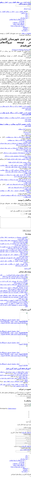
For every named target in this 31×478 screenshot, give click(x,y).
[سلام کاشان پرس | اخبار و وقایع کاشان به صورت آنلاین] (14, 13)
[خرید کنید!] (27, 268)
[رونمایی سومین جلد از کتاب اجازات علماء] (19, 159)
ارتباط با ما (25, 30)
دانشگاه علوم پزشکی (18, 24)
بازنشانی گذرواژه (26, 432)
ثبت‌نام (28, 397)
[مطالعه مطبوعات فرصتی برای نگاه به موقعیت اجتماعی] (15, 192)
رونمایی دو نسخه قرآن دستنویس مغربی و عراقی (17, 156)
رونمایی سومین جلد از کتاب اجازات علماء (19, 162)
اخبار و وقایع (25, 33)
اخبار (26, 16)
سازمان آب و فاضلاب (18, 22)
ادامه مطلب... (27, 141)
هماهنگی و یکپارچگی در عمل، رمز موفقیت (19, 140)
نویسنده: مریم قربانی (17, 49)
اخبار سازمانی (24, 18)
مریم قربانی (27, 134)
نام (29, 208)
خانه (26, 14)
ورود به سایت (27, 434)
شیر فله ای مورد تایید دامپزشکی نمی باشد (19, 187)
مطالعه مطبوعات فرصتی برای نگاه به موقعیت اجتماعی (15, 195)
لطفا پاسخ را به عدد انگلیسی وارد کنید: (20, 211)
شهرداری (21, 21)
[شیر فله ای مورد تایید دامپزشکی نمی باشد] (18, 184)
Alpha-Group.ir (12, 408)
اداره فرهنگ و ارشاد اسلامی (16, 19)
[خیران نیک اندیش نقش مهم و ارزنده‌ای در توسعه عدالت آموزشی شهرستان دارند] (15, 176)
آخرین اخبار (9, 368)
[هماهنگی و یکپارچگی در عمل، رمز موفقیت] (18, 137)
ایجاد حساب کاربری (25, 448)
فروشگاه (25, 27)
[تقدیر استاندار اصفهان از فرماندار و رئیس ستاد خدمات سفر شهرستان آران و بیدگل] (15, 145)
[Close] (30, 420)
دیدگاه (15, 217)
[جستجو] (30, 7)
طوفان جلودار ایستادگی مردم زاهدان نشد (16, 381)
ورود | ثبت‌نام (27, 8)
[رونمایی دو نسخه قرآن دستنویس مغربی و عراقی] (17, 152)
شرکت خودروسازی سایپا (17, 25)
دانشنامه (25, 29)
